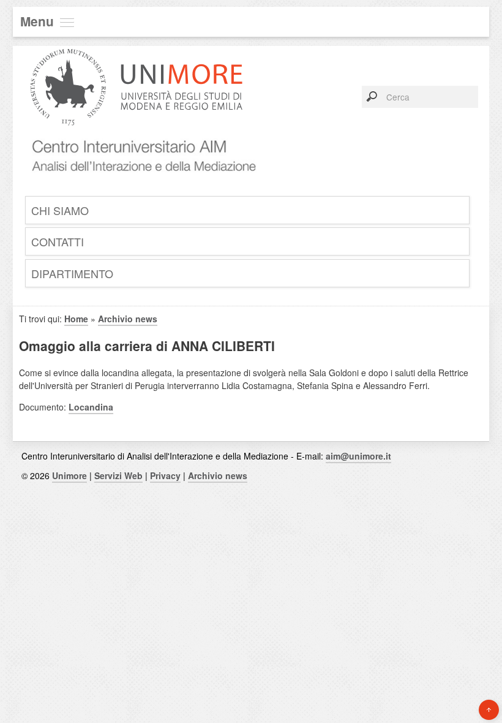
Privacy (165, 475)
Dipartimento (72, 273)
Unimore (69, 475)
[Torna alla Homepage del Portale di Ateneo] (136, 134)
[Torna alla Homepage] (139, 186)
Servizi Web (118, 475)
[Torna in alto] (489, 710)
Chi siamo (60, 210)
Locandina (91, 407)
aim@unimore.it (358, 456)
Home (76, 318)
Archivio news (127, 318)
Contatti (57, 241)
